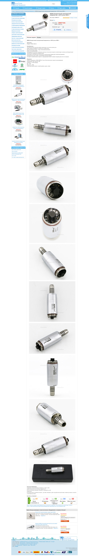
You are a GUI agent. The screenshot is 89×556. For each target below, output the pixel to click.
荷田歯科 (16, 546)
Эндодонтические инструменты (18, 23)
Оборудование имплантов (17, 36)
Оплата (52, 8)
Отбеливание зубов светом (17, 27)
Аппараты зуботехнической (17, 32)
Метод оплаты (22, 542)
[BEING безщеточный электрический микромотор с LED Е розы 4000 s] (37, 24)
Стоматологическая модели (17, 41)
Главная (17, 8)
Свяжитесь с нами (26, 545)
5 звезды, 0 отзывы (73, 17)
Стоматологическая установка (18, 29)
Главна (13, 11)
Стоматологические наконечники (18, 18)
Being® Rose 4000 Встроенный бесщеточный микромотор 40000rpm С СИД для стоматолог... (18, 128)
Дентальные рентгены (16, 40)
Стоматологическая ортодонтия (18, 50)
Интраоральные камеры (16, 20)
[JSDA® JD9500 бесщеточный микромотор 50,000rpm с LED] (18, 108)
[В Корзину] (57, 30)
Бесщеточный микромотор (29, 11)
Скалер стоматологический (17, 21)
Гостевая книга (19, 545)
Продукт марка (41, 8)
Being (54, 20)
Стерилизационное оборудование (18, 25)
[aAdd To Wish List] (69, 30)
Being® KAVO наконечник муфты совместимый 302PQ (45, 512)
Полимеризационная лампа (17, 16)
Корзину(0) (73, 8)
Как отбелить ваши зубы (16, 149)
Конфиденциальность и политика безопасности (29, 541)
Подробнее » (43, 515)
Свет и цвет (14, 155)
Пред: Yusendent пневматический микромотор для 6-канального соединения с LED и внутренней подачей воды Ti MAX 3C (49, 505)
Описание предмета (31, 37)
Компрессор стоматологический (18, 43)
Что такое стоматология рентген (18, 157)
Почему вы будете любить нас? (44, 541)
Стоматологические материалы (18, 47)
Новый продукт (28, 8)
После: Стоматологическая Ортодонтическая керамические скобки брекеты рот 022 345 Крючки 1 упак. (46, 506)
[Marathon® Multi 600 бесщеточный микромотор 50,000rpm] (18, 136)
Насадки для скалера (16, 45)
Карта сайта (62, 8)
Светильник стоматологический (18, 34)
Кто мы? (53, 541)
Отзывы (39, 37)
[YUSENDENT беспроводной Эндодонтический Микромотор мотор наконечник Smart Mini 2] (18, 80)
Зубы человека (14, 151)
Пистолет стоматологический (17, 38)
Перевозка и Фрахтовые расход (32, 542)
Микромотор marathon (19, 11)
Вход (68, 2)
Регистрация (74, 2)
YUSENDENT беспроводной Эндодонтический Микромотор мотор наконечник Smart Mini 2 (18, 86)
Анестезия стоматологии (16, 49)
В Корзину (65, 521)
